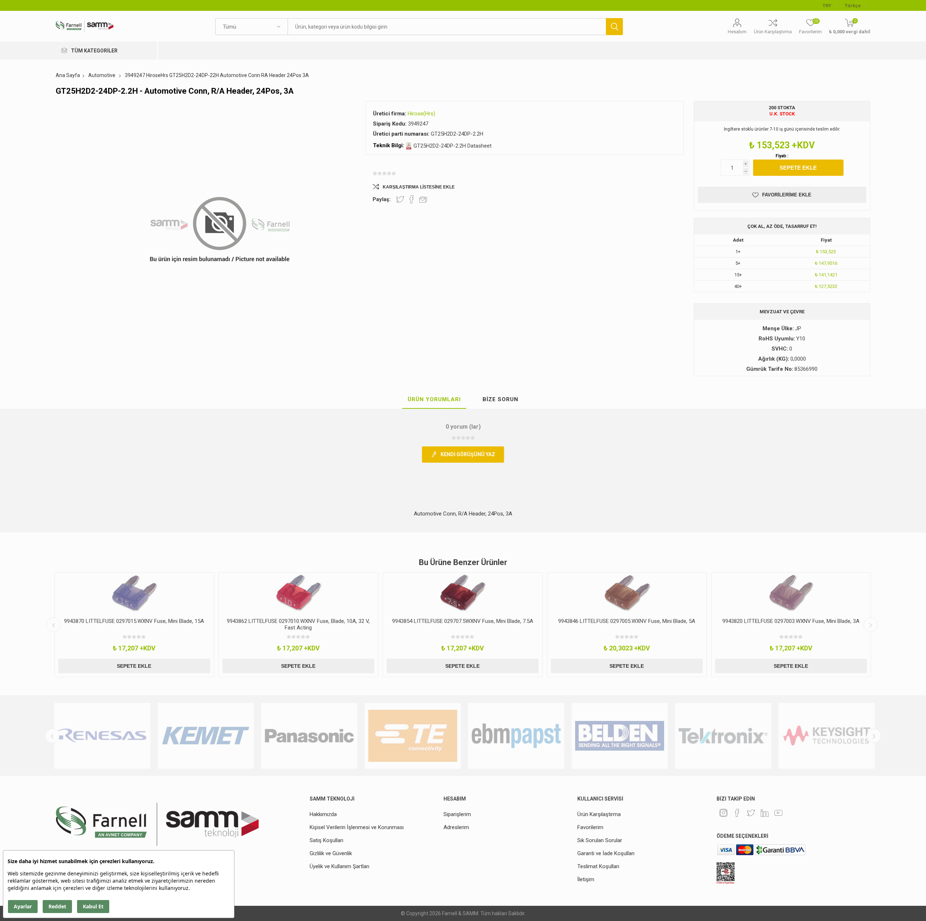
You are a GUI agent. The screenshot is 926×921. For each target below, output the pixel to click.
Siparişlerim (457, 814)
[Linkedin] (764, 813)
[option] (134, 624)
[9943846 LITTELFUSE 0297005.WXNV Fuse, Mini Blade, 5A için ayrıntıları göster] (462, 592)
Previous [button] (53, 624)
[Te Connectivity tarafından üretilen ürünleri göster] (309, 735)
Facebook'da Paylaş (412, 199)
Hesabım (737, 31)
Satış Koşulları (326, 840)
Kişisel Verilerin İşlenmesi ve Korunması (357, 827)
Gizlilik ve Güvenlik (331, 853)
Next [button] (870, 624)
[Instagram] (723, 813)
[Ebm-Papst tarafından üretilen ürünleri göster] (412, 735)
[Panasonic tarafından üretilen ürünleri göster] (205, 735)
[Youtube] (778, 813)
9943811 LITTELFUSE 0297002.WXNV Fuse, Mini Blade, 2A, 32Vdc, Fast (791, 624)
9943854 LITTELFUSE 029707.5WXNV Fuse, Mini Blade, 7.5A (298, 621)
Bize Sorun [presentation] (500, 399)
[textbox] (447, 26)
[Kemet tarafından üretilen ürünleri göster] (102, 735)
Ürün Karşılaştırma (773, 31)
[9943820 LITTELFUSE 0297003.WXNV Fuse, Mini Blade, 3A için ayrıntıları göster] (626, 592)
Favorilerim (590, 827)
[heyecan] (751, 813)
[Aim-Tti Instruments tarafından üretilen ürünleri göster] (826, 735)
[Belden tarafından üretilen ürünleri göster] (516, 735)
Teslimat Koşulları (598, 866)
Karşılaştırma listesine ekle (419, 187)
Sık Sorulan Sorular (599, 840)
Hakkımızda (323, 814)
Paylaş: (382, 199)
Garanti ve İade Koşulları (605, 853)
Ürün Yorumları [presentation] (434, 399)
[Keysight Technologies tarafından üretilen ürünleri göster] (723, 735)
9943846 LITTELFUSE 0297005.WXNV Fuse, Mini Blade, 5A (462, 621)
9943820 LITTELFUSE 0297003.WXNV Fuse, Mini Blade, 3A (626, 621)
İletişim (585, 879)
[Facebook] (737, 813)
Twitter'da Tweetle (400, 199)
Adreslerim (456, 827)
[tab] (434, 400)
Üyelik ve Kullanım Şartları (339, 866)
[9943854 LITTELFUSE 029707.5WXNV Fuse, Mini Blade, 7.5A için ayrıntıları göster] (298, 592)
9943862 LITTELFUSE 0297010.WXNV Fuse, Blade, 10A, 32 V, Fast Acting (134, 624)
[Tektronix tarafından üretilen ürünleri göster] (619, 735)
